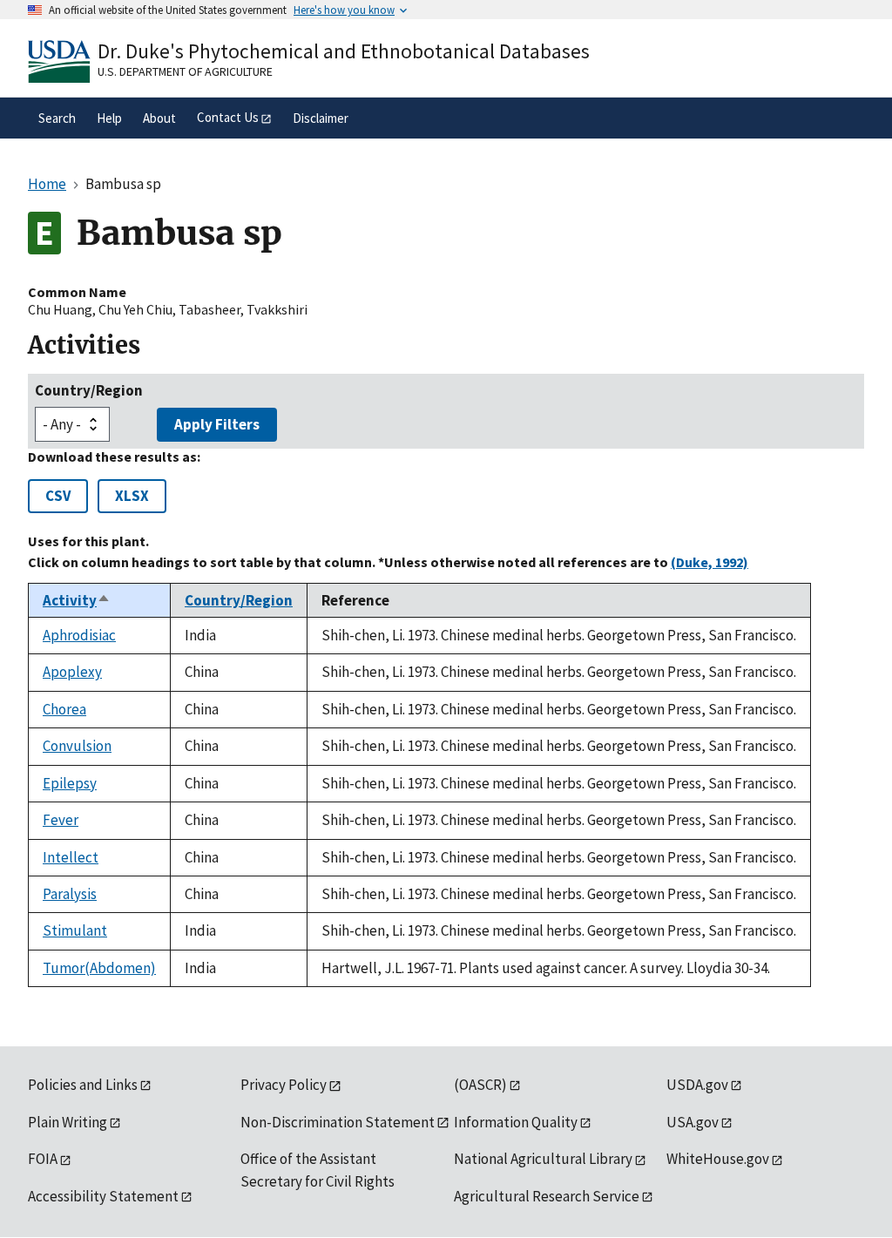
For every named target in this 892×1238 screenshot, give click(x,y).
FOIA (42, 1158)
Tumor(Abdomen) (99, 968)
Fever (60, 819)
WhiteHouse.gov (717, 1158)
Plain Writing (67, 1122)
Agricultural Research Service (546, 1196)
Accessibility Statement (103, 1196)
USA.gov (692, 1122)
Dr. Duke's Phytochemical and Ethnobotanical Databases (344, 51)
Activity (77, 600)
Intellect (70, 857)
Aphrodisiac (79, 635)
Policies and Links (83, 1084)
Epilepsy (70, 783)
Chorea (64, 709)
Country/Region (89, 390)
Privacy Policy (283, 1084)
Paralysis (70, 893)
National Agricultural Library (543, 1158)
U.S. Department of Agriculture (185, 71)
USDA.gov (697, 1084)
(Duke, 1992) (709, 562)
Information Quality (516, 1122)
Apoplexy (72, 671)
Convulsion (77, 745)
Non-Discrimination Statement (337, 1122)
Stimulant (75, 930)
